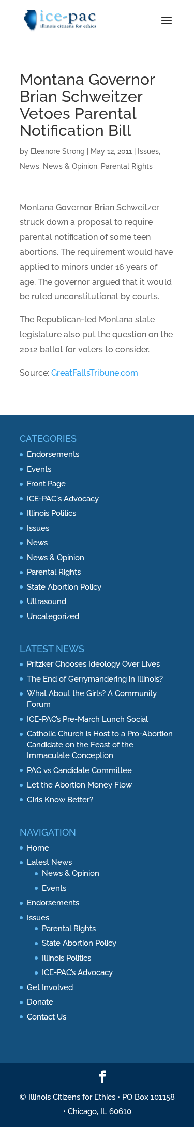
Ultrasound (46, 601)
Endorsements (53, 454)
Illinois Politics (51, 513)
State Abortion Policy (64, 587)
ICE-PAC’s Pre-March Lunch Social (87, 719)
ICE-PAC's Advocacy (63, 498)
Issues (148, 151)
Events (39, 469)
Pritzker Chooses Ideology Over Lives (93, 664)
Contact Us (46, 1017)
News (29, 166)
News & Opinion (70, 166)
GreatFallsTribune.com (94, 373)
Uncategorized (53, 616)
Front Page (46, 483)
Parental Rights (127, 166)
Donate (40, 1002)
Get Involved (50, 987)
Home (38, 848)
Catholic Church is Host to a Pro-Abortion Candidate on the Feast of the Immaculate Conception (100, 744)
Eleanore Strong (58, 151)
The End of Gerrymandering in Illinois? (95, 679)
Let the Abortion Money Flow (79, 785)
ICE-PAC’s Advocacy (77, 972)
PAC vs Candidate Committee (79, 770)
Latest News (49, 862)
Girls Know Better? (60, 800)
